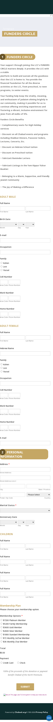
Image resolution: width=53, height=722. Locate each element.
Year (27, 228)
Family (3, 258)
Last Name (29, 212)
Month (2, 228)
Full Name (5, 203)
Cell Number (6, 276)
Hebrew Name (7, 348)
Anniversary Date (8, 517)
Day (19, 228)
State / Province (44, 489)
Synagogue (8, 29)
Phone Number (14, 285)
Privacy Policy (42, 712)
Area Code (4, 285)
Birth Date (5, 219)
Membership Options (11, 615)
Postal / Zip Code (6, 498)
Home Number (7, 308)
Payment (4, 658)
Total (3, 648)
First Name (4, 212)
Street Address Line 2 (8, 481)
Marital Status (8, 505)
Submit (25, 686)
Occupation (5, 247)
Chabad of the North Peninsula (20, 7)
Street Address (5, 472)
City (1, 489)
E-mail (3, 235)
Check (22, 662)
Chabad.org (20, 712)
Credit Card (8, 662)
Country (47, 498)
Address (5, 464)
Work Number (7, 292)
